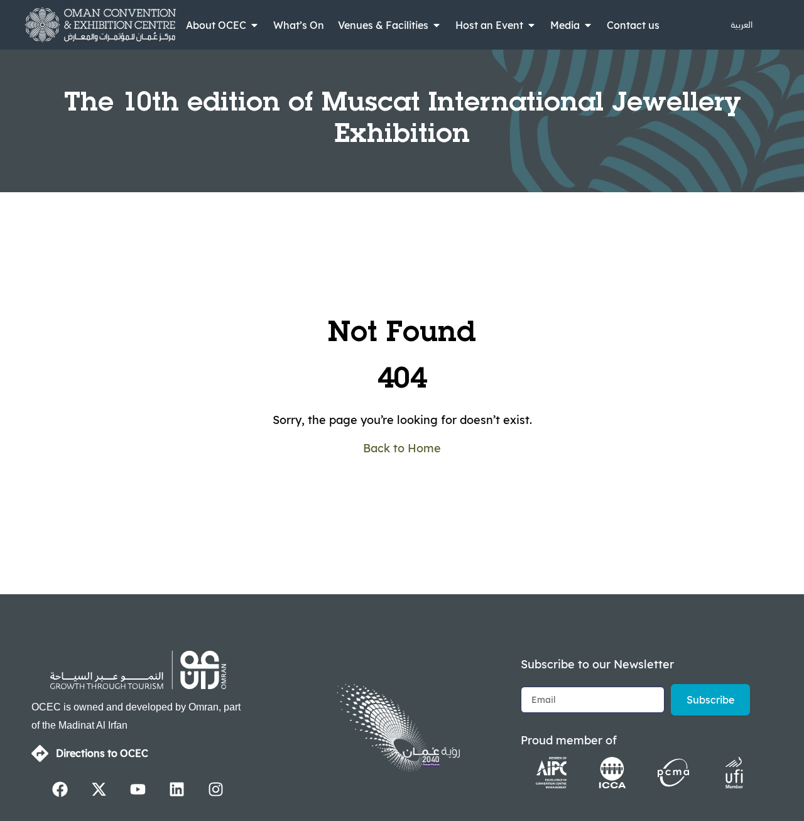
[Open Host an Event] (531, 25)
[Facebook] (60, 789)
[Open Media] (588, 25)
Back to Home (402, 448)
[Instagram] (216, 789)
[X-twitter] (99, 789)
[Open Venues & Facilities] (437, 25)
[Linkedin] (177, 789)
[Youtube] (138, 789)
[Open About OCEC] (254, 25)
